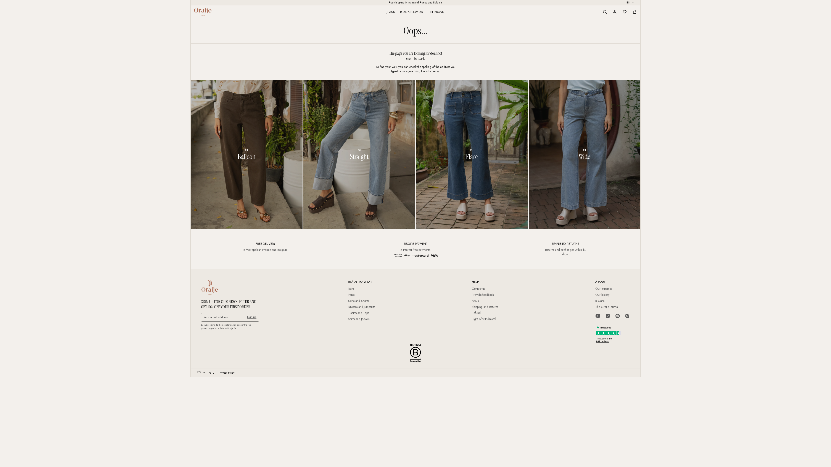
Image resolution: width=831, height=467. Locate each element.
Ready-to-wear (411, 12)
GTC (211, 373)
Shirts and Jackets (358, 319)
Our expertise (603, 288)
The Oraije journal (606, 307)
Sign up (251, 317)
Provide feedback (483, 295)
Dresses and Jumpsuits (361, 307)
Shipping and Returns (485, 307)
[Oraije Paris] (202, 12)
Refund (476, 313)
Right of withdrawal (484, 319)
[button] (605, 12)
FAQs (475, 301)
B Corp (599, 301)
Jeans (391, 12)
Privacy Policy (227, 373)
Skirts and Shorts (358, 301)
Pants (351, 295)
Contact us (478, 288)
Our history (602, 295)
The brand (436, 12)
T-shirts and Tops (358, 313)
